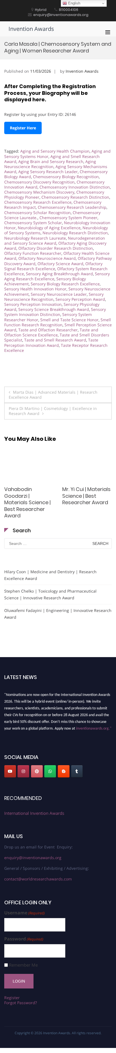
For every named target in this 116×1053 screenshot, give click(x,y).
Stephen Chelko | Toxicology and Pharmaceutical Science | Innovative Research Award (50, 594)
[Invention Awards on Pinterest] (37, 771)
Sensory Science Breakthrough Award (53, 309)
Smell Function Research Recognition (57, 322)
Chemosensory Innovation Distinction (74, 187)
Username (24, 913)
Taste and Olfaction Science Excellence (51, 332)
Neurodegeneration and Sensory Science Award (54, 240)
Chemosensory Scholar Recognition (37, 212)
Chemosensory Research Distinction (75, 197)
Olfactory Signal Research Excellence (53, 266)
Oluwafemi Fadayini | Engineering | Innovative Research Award (57, 614)
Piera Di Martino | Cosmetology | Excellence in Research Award (53, 411)
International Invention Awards (34, 813)
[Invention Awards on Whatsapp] (50, 771)
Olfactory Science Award (60, 263)
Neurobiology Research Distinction (75, 232)
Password (23, 939)
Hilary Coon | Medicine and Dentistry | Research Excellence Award (50, 575)
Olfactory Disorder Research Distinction (55, 248)
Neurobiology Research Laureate (35, 238)
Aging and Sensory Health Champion (55, 151)
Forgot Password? (20, 1002)
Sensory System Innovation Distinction (55, 312)
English (73, 3)
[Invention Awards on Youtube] (10, 771)
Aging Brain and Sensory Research (50, 161)
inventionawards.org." (93, 727)
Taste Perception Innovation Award (51, 342)
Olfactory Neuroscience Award (47, 258)
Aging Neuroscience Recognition (50, 164)
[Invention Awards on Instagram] (23, 771)
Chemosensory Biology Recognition (66, 176)
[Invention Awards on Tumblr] (77, 771)
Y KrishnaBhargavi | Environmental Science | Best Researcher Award (78, 499)
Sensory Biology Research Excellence (65, 283)
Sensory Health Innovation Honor (35, 289)
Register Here (23, 127)
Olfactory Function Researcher (32, 253)
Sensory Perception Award (80, 299)
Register (12, 997)
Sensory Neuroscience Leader (59, 294)
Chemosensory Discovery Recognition (39, 182)
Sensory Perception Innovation (33, 304)
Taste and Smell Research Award (55, 340)
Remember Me (23, 965)
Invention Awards (31, 29)
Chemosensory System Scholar (33, 222)
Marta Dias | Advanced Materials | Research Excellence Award (53, 394)
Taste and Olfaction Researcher (48, 329)
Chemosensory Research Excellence (38, 202)
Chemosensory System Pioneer (68, 217)
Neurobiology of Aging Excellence (49, 227)
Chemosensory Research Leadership (72, 207)
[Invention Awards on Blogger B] (64, 771)
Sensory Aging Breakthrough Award (59, 273)
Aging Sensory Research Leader (48, 171)
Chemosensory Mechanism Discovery (39, 192)
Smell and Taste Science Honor (69, 319)
